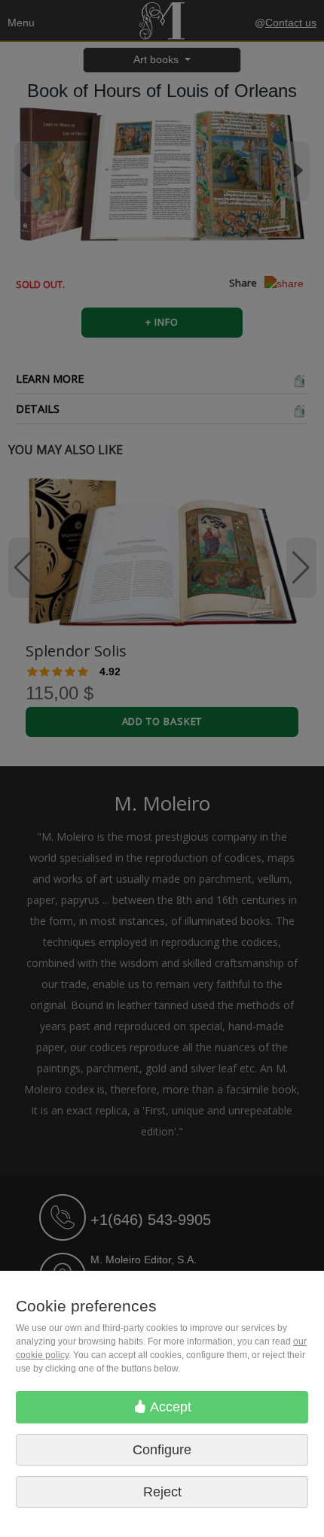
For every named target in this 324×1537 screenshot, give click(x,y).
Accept (169, 1406)
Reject (162, 1491)
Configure (162, 1449)
